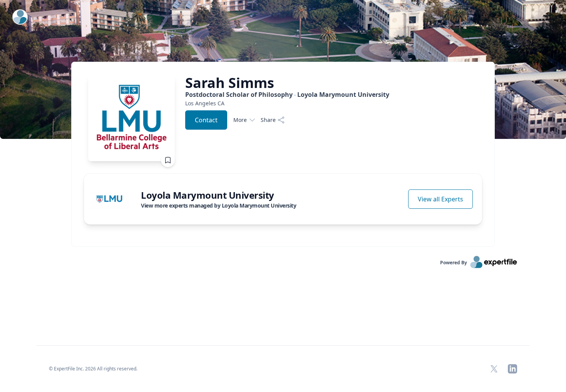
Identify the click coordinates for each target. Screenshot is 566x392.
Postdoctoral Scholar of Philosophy (287, 94)
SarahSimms (229, 83)
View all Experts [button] (440, 199)
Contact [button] (206, 120)
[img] (109, 199)
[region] (287, 103)
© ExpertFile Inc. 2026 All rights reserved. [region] (93, 368)
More (240, 119)
